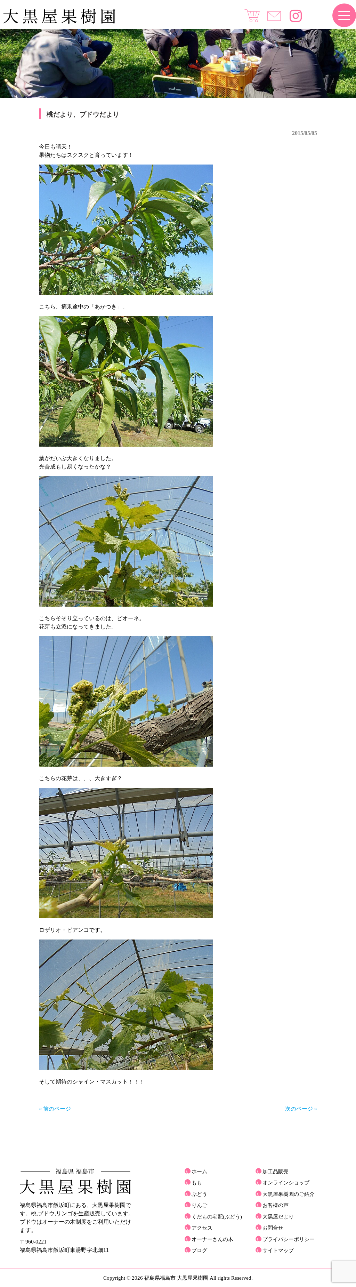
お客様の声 (275, 1205)
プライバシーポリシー (288, 1239)
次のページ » (301, 1109)
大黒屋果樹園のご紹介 (288, 1194)
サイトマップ (278, 1250)
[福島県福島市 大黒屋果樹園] (59, 22)
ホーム (199, 1171)
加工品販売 (275, 1171)
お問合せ (272, 1228)
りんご (199, 1205)
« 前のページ (55, 1109)
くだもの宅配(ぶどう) (217, 1217)
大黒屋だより (278, 1217)
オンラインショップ (285, 1182)
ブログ (199, 1250)
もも (197, 1182)
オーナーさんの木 (212, 1239)
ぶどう (199, 1194)
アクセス (202, 1228)
